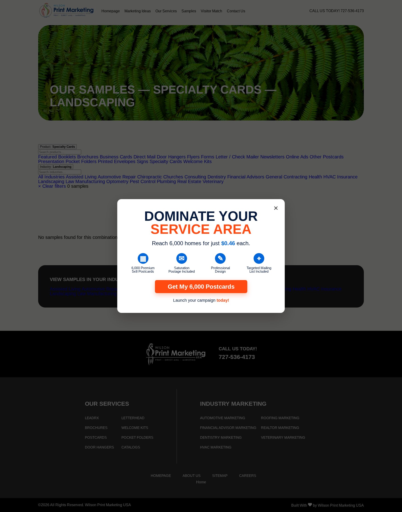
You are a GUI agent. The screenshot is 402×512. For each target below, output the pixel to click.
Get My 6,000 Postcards (201, 286)
